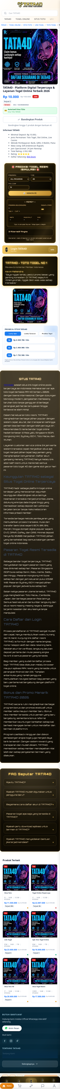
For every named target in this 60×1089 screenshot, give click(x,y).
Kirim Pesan (14, 1028)
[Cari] (5, 13)
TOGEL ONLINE (23, 19)
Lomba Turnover (30, 334)
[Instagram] (11, 1041)
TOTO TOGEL (51, 25)
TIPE (32, 175)
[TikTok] (17, 1041)
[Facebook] (4, 1041)
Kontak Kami (8, 1058)
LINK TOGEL (39, 25)
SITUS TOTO (39, 19)
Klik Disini (31, 157)
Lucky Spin (13, 334)
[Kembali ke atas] (55, 1075)
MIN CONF (12, 184)
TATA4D (7, 19)
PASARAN (12, 175)
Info (52, 250)
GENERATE (30, 194)
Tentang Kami (9, 1054)
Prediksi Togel (47, 334)
